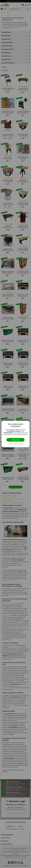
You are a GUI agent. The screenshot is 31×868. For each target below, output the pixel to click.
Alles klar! (16, 440)
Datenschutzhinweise (18, 443)
